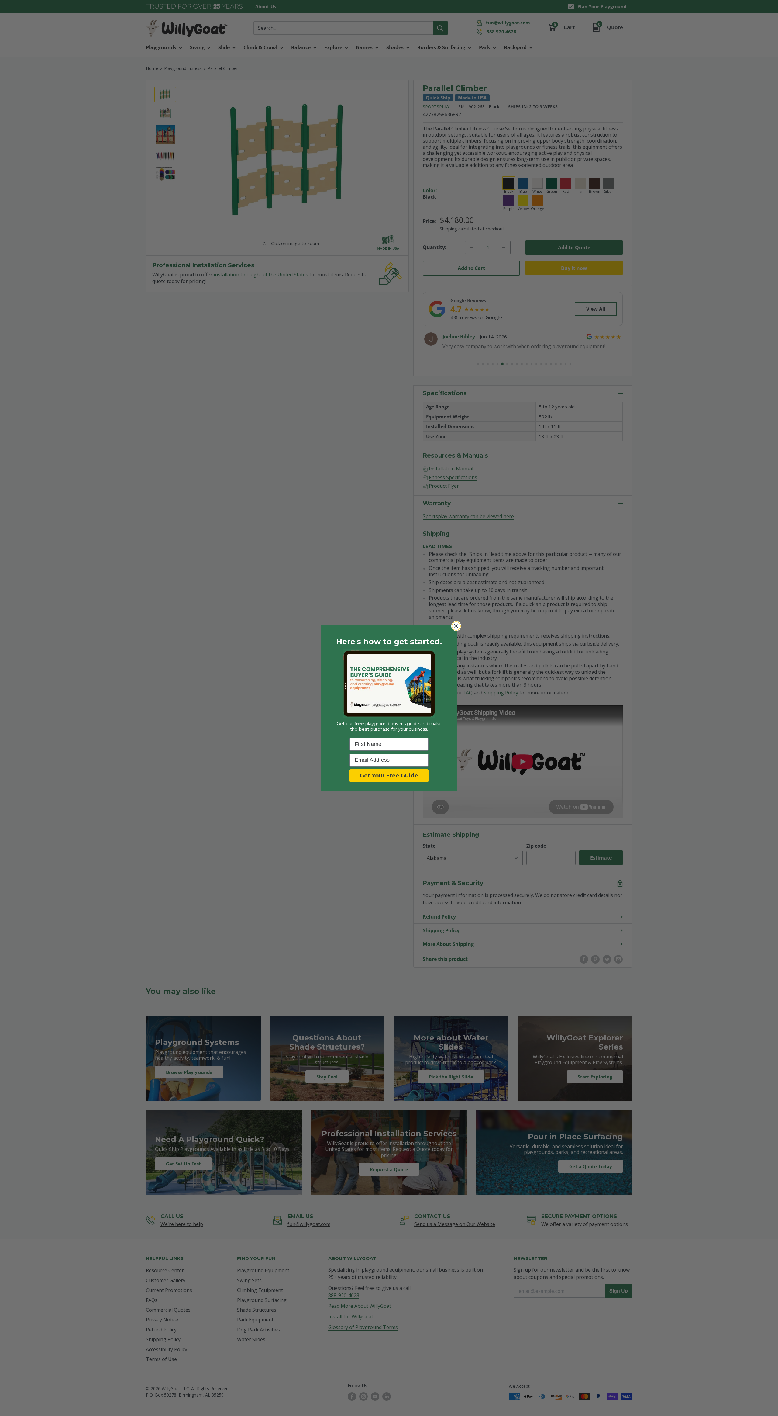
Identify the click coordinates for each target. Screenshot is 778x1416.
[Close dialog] (456, 626)
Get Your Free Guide (389, 775)
